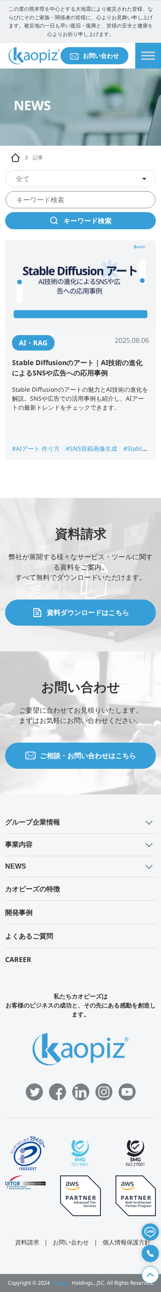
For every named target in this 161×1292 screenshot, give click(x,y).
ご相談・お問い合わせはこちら (88, 755)
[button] (80, 822)
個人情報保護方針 (127, 1242)
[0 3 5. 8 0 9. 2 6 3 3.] (150, 1253)
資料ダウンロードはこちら (88, 612)
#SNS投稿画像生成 (92, 448)
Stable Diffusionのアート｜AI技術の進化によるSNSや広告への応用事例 (77, 368)
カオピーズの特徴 (32, 888)
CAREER (18, 959)
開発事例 (19, 912)
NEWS (15, 866)
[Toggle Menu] (148, 56)
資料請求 (27, 1242)
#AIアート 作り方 (36, 448)
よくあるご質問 (29, 936)
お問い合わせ (101, 55)
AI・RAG (33, 343)
